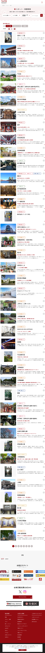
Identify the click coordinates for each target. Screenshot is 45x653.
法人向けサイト (20, 617)
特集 (6, 617)
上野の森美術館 (21, 533)
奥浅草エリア (21, 84)
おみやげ (6, 628)
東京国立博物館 (21, 278)
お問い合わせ (34, 621)
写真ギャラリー (20, 628)
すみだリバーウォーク (23, 291)
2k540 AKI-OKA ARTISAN (24, 329)
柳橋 (18, 393)
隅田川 (19, 176)
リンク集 (19, 639)
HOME (3, 5)
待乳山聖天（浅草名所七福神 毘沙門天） (28, 86)
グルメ (6, 621)
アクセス (6, 632)
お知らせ (6, 637)
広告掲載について (35, 619)
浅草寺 (19, 48)
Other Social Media (22, 596)
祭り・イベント (8, 623)
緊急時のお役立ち (21, 619)
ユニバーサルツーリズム (22, 630)
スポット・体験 (8, 619)
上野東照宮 (20, 367)
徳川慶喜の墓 (21, 163)
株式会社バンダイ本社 (23, 214)
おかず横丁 (20, 469)
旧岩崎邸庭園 (21, 150)
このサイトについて (35, 617)
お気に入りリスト (8, 634)
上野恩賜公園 (21, 316)
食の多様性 (20, 634)
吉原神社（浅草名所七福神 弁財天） (27, 406)
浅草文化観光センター (23, 227)
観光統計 (19, 637)
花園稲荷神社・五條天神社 (24, 240)
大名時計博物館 (21, 520)
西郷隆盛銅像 (21, 495)
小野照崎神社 (21, 457)
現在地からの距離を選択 (25, 15)
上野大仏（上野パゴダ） (24, 303)
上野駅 (19, 482)
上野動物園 (20, 380)
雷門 (18, 125)
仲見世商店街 (21, 137)
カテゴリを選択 (6, 15)
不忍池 (19, 74)
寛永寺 (19, 252)
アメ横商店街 (21, 201)
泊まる (6, 630)
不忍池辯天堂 (21, 354)
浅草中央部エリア (21, 33)
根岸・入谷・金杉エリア (22, 109)
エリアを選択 (15, 15)
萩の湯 (19, 508)
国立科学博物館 (21, 99)
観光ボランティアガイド (22, 623)
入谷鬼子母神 (21, 112)
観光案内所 (20, 621)
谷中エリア (21, 160)
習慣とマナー (20, 632)
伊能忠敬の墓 (21, 444)
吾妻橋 (19, 342)
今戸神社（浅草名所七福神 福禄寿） (27, 418)
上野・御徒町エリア (21, 71)
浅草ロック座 (21, 35)
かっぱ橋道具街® (22, 61)
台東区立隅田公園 (22, 431)
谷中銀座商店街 (21, 189)
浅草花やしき (21, 265)
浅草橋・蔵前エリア (37, 173)
